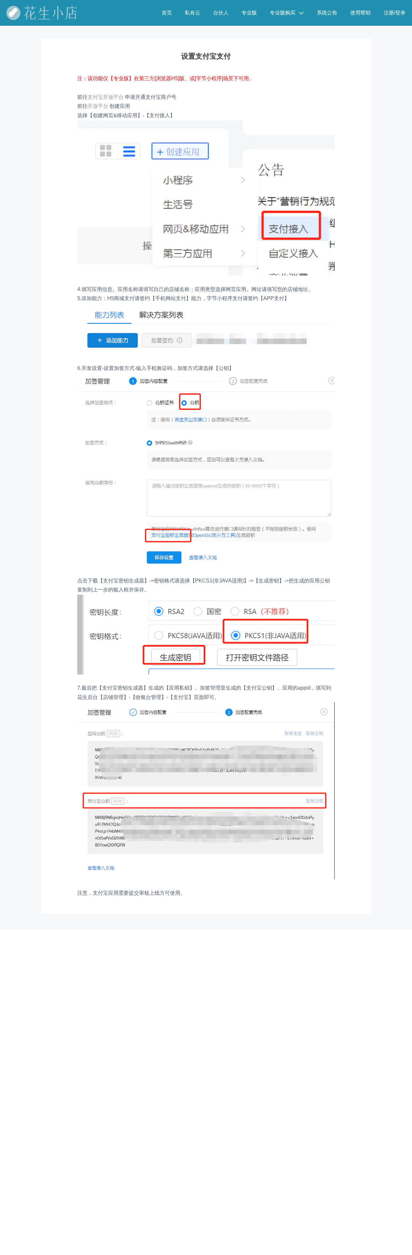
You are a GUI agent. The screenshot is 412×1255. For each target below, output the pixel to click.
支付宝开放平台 (106, 97)
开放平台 (98, 106)
